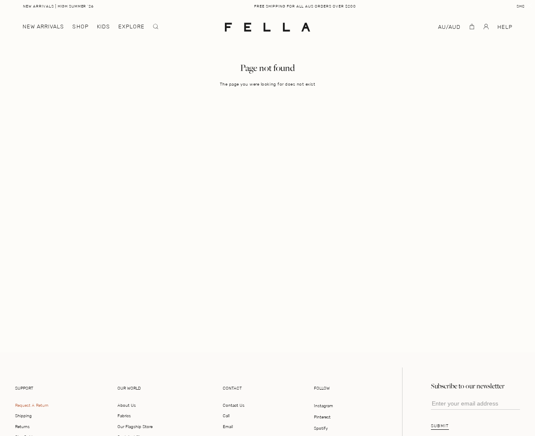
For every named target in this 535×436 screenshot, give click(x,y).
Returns (22, 426)
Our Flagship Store (135, 426)
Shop (80, 26)
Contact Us (234, 405)
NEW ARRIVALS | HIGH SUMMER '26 (58, 6)
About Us (126, 405)
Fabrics (124, 415)
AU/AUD (449, 27)
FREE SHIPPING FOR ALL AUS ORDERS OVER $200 (305, 6)
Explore (131, 26)
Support (24, 388)
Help (504, 27)
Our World (129, 388)
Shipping (23, 415)
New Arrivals (43, 26)
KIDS (103, 26)
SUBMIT (440, 426)
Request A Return (31, 405)
